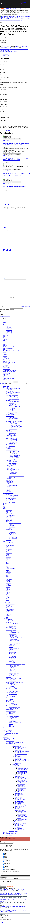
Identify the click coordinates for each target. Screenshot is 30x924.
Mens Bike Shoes (10, 609)
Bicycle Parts (15, 764)
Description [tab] (4, 58)
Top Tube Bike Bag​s (13, 418)
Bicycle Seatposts (19, 801)
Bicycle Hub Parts (21, 811)
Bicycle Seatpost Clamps (20, 799)
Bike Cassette (12, 679)
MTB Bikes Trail (13, 537)
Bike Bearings (9, 619)
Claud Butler (9, 553)
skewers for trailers (10, 714)
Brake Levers (12, 669)
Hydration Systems (13, 831)
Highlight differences (9, 847)
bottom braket (9, 420)
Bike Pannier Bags (10, 416)
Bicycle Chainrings (21, 784)
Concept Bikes (12, 532)
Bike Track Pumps (13, 473)
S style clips (8, 478)
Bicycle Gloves (18, 824)
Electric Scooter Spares (11, 435)
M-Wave (8, 571)
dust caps (8, 430)
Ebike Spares (9, 431)
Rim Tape (11, 724)
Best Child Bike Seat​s (11, 390)
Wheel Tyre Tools (13, 658)
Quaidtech (18, 297)
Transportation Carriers (14, 399)
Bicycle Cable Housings (20, 775)
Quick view (5, 138)
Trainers (8, 490)
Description (5, 54)
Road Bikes (8, 327)
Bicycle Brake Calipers (22, 768)
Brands (16, 46)
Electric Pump (12, 474)
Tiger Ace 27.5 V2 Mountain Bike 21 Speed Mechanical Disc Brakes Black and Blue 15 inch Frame (14, 49)
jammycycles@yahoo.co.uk (9, 253)
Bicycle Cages (18, 750)
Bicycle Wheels (18, 820)
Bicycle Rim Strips (21, 814)
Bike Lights (8, 400)
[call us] (5, 222)
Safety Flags (9, 480)
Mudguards (5, 365)
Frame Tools (11, 645)
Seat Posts (8, 483)
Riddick (7, 584)
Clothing (8, 494)
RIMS (7, 611)
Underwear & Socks (13, 495)
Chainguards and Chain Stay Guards (14, 682)
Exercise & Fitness (10, 741)
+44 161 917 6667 (7, 230)
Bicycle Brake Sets (21, 773)
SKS (7, 590)
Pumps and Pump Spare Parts (9, 370)
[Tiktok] (20, 271)
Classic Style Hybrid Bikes (15, 523)
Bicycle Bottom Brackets (23, 778)
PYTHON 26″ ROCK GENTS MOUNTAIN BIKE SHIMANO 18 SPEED (16, 159)
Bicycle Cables (18, 776)
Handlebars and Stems (11, 701)
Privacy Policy (6, 369)
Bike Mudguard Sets (10, 414)
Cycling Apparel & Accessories (19, 823)
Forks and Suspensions (8, 359)
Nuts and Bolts (9, 709)
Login (2, 314)
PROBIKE (8, 581)
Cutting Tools (12, 644)
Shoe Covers (12, 502)
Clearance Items (3, 47)
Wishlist (5, 379)
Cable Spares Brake (13, 671)
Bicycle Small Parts (19, 802)
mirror (10, 405)
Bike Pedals (8, 622)
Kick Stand (8, 448)
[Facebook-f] (5, 271)
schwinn (8, 587)
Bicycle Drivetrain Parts (20, 777)
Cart (4, 353)
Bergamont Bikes (10, 545)
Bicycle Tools (18, 763)
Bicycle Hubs (20, 812)
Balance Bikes (9, 511)
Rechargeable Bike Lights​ (15, 406)
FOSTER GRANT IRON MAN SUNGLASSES (11, 890)
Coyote (10, 524)
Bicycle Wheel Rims (22, 819)
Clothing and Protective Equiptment (14, 421)
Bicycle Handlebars (19, 794)
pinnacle (8, 580)
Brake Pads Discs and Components (11, 350)
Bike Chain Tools (13, 635)
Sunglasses (8, 614)
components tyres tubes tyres (15, 722)
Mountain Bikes (11, 47)
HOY (7, 562)
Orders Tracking (6, 367)
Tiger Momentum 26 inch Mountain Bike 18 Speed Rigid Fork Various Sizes (16, 143)
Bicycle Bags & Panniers (20, 747)
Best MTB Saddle (13, 628)
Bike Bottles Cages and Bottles (13, 392)
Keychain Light (12, 404)
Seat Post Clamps (13, 712)
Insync (7, 564)
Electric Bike (9, 516)
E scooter (5, 728)
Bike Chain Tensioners (14, 684)
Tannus (7, 594)
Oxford (7, 576)
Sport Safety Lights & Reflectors (16, 742)
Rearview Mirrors (13, 429)
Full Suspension (12, 536)
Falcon (7, 560)
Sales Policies (6, 374)
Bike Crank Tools (13, 636)
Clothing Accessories (11, 498)
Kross (7, 567)
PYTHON (8, 583)
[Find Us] (5, 199)
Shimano (8, 589)
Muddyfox (8, 574)
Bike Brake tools (12, 634)
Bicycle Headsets (18, 795)
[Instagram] (15, 271)
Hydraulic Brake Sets (14, 673)
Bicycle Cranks (21, 786)
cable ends (8, 677)
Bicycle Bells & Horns (20, 748)
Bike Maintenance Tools (8, 346)
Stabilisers (8, 486)
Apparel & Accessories (8, 493)
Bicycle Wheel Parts (19, 810)
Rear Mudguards (12, 464)
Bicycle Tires (18, 807)
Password (2, 311)
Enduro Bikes (12, 534)
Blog (4, 340)
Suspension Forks (13, 694)
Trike (7, 617)
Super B (8, 592)
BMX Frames (12, 696)
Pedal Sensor (12, 434)
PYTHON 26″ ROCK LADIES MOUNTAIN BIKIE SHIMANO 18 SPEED (16, 174)
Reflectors (11, 409)
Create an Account (25, 306)
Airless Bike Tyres (13, 717)
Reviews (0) (6, 55)
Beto (7, 546)
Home (4, 322)
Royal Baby (8, 585)
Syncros (8, 593)
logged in (8, 130)
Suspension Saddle (13, 485)
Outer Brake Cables (13, 675)
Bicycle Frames (18, 793)
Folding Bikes (9, 328)
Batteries (5, 503)
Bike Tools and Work (8, 348)
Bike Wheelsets (9, 605)
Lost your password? (5, 316)
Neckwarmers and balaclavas (15, 426)
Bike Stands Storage (13, 397)
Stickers (7, 487)
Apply (16, 878)
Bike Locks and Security (11, 412)
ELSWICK (8, 557)
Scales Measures (12, 652)
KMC (7, 566)
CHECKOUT (10, 886)
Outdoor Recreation (10, 743)
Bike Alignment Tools (14, 632)
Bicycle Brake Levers (22, 769)
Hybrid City (11, 525)
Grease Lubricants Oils (14, 457)
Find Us (6, 204)
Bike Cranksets (12, 690)
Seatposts (11, 713)
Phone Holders (9, 465)
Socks (13, 497)
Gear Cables (11, 699)
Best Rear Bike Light (13, 401)
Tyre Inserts (11, 726)
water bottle (8, 491)
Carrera (7, 550)
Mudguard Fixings (13, 463)
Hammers (11, 647)
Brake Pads (11, 670)
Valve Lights (12, 410)
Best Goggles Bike (13, 423)
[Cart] (21, 922)
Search (4, 375)
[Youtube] (25, 271)
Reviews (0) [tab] (4, 117)
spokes (13, 408)
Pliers (10, 651)
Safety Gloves (9, 835)
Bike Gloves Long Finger (15, 425)
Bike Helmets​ (12, 446)
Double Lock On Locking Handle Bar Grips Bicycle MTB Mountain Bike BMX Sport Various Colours (13, 896)
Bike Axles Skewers (13, 718)
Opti (7, 575)
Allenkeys (11, 631)
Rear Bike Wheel (10, 610)
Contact (4, 341)
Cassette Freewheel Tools (14, 643)
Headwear (11, 499)
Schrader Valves (9, 482)
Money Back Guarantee (8, 363)
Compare (11, 138)
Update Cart (3, 886)
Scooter (7, 613)
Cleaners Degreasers (13, 456)
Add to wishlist (17, 138)
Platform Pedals (12, 626)
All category (6, 386)
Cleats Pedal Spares (13, 623)
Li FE (7, 570)
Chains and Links (10, 683)
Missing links (12, 687)
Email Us (7, 250)
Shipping (5, 376)
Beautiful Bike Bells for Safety (13, 388)
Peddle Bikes (9, 579)
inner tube (8, 447)
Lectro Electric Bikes (11, 568)
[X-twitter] (10, 271)
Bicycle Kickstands (19, 797)
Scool (7, 588)
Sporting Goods (6, 739)
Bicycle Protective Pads (20, 829)
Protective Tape (9, 468)
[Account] (11, 922)
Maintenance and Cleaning (9, 362)
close (8, 917)
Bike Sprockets (12, 681)
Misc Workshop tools (13, 648)
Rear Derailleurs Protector (15, 427)
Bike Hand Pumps (13, 472)
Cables (4, 601)
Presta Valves (9, 467)
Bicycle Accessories (16, 746)
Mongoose (8, 572)
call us (6, 227)
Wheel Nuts (11, 436)
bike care (5, 507)
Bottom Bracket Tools (14, 640)
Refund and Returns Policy (9, 371)
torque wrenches (12, 657)
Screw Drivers (12, 653)
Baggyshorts (11, 422)
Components (6, 618)
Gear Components (10, 698)
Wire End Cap (15, 453)
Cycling (10, 744)
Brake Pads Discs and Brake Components (15, 664)
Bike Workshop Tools (11, 630)
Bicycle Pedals (20, 789)
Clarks (7, 551)
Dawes (7, 555)
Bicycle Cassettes (21, 780)
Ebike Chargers (12, 433)
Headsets (8, 705)
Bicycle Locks (18, 756)
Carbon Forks (9, 606)
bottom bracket (12, 721)
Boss (10, 530)
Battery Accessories (7, 504)
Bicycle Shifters (21, 790)
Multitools (11, 649)
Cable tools (11, 641)
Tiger (17, 47)
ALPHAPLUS (9, 542)
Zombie (7, 600)
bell (4, 506)
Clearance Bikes (23, 46)
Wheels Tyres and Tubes (8, 378)
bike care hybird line (10, 393)
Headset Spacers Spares (14, 707)
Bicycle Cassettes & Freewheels (22, 782)
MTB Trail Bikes (13, 538)
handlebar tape (12, 443)
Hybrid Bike (9, 330)
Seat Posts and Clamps (11, 711)
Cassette (13, 662)
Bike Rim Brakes (13, 667)
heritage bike (6, 735)
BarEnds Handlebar (13, 439)
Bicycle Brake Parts (19, 767)
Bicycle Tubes (18, 808)
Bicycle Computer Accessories (22, 751)
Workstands (11, 661)
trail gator (8, 489)
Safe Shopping (6, 373)
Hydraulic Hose (12, 674)
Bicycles (14, 821)
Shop (4, 323)
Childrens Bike (9, 334)
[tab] (16, 54)
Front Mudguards (13, 461)
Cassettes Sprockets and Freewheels (14, 678)
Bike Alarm (11, 413)
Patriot (7, 577)
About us (5, 345)
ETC (7, 559)
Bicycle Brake (18, 765)
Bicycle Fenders (18, 752)
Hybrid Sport (12, 527)
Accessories (5, 335)
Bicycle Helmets (18, 828)
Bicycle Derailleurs (21, 788)
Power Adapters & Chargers (9, 738)
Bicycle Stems (18, 803)
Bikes (4, 324)
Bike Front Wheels (10, 604)
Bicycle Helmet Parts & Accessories (20, 826)
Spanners (11, 654)
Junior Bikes (11, 515)
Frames (7, 695)
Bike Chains (11, 686)
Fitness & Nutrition (7, 730)
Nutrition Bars (9, 731)
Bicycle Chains (20, 785)
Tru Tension (8, 597)
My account (5, 366)
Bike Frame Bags (13, 417)
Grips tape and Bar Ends (11, 438)
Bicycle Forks (18, 791)
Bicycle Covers (9, 391)
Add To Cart (6, 140)
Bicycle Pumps (18, 758)
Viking (7, 598)
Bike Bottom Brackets (11, 621)
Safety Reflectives (10, 481)
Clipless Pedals (12, 624)
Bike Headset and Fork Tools (15, 637)
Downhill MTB (12, 533)
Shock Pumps (12, 477)
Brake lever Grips (13, 442)
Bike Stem (11, 703)
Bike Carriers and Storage (12, 395)
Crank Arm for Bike (13, 691)
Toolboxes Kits (12, 656)
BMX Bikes (8, 326)
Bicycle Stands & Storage (20, 759)
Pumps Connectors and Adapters (16, 476)
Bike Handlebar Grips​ (14, 440)
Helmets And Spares (10, 444)
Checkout (5, 354)
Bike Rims (11, 720)
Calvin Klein (9, 549)
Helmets (5, 361)
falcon (10, 544)
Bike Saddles (9, 627)
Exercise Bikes (9, 517)
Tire (12, 660)
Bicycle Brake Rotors (22, 772)
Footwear (5, 339)
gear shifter (8, 700)
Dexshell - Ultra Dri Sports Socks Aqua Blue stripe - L (12, 907)
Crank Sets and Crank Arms (12, 688)
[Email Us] (5, 245)
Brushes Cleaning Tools (14, 455)
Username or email (5, 309)
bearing (13, 452)
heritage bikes (9, 520)
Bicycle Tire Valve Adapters (21, 805)
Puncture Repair (12, 459)
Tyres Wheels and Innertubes (12, 716)
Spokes (10, 725)
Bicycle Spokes (21, 815)
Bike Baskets (12, 396)
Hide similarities (8, 845)
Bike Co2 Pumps (13, 470)
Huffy (7, 563)
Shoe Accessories (10, 500)
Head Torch (11, 403)
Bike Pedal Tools (13, 639)
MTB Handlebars (13, 704)
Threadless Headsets (13, 708)
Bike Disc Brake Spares (14, 665)
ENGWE (8, 558)
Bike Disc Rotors (13, 666)
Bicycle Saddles (18, 798)
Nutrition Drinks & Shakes (12, 733)
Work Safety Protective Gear (9, 833)
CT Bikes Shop (6, 358)
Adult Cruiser (9, 332)
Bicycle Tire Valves (19, 806)
